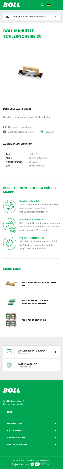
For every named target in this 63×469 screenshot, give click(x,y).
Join (9, 412)
